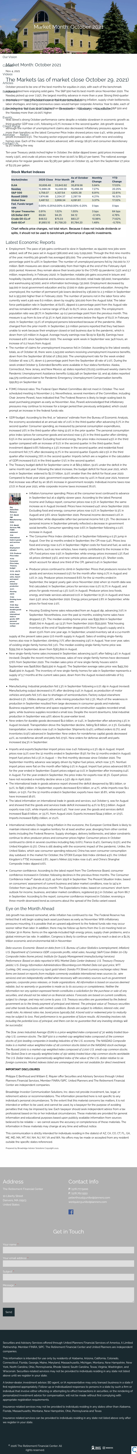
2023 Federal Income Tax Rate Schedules (53, 100)
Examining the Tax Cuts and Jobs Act (28, 109)
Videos (7, 74)
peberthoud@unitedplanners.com (89, 1197)
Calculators (104, 109)
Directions (66, 109)
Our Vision (10, 57)
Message (21, 1285)
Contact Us (10, 143)
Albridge (9, 135)
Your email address (27, 1258)
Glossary (84, 109)
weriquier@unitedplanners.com (87, 1202)
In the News (11, 100)
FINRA (33, 1347)
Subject (20, 1271)
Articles (8, 83)
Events (7, 117)
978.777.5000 (80, 1189)
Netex (24, 135)
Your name (22, 1244)
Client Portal (11, 126)
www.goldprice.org (33, 969)
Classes (8, 65)
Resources (10, 91)
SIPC (41, 1347)
